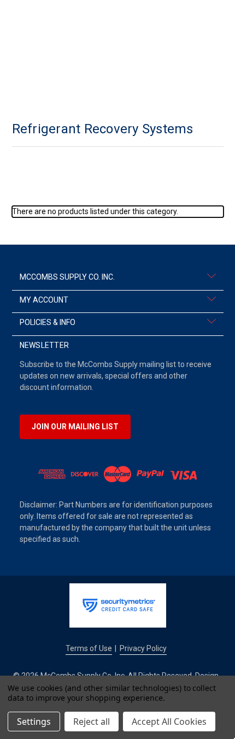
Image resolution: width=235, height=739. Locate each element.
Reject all (91, 722)
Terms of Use (89, 648)
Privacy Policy (143, 648)
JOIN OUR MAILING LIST (75, 426)
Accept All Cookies (169, 722)
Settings (34, 722)
